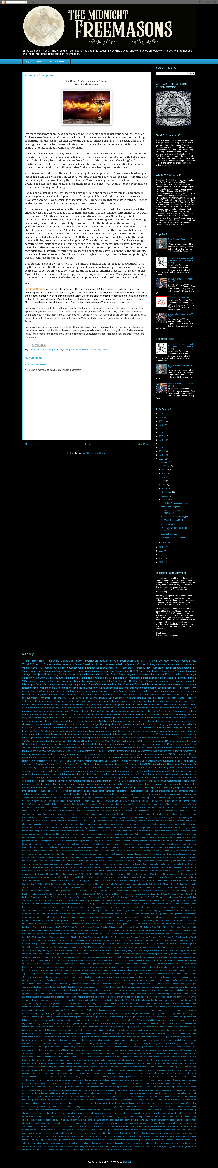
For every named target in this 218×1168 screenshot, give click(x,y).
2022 (161, 547)
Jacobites (128, 904)
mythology (128, 784)
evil (189, 993)
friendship (153, 701)
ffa (94, 1000)
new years (57, 751)
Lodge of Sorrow (116, 804)
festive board (93, 774)
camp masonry (29, 771)
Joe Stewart (75, 907)
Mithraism (191, 917)
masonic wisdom (134, 687)
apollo (127, 954)
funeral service (141, 831)
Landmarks (147, 910)
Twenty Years (104, 940)
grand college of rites (172, 1013)
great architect (62, 1017)
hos (96, 1023)
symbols (152, 724)
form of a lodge (68, 1003)
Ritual (188, 671)
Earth (166, 891)
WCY (136, 684)
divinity (92, 990)
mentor (192, 694)
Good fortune (184, 894)
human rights (171, 1023)
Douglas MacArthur (101, 801)
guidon (168, 1017)
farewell (56, 1000)
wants (84, 870)
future (162, 701)
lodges (92, 714)
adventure (26, 950)
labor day (94, 841)
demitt (177, 824)
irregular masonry (174, 1030)
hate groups (59, 1020)
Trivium (91, 940)
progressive (183, 787)
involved (144, 1030)
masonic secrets (86, 847)
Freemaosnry (189, 688)
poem (127, 751)
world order (162, 870)
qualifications (101, 857)
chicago (121, 744)
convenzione (98, 984)
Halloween (77, 741)
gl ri (43, 1013)
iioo (63, 1027)
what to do (117, 870)
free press (147, 1003)
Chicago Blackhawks (139, 884)
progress (135, 751)
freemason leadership (60, 684)
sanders (119, 861)
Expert (92, 894)
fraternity (26, 701)
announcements (75, 767)
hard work (173, 834)
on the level (126, 787)
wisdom (121, 664)
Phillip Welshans (133, 698)
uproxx (31, 870)
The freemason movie (120, 937)
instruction (113, 837)
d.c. (54, 987)
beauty (146, 767)
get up (145, 1010)
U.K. (112, 940)
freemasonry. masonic (165, 1007)
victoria (52, 870)
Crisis (65, 801)
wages (73, 870)
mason (102, 660)
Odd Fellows (110, 807)
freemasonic (161, 681)
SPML (77, 930)
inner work (105, 777)
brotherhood (85, 674)
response (182, 734)
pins (189, 854)
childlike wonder (167, 973)
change (180, 698)
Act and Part (40, 877)
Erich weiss (55, 894)
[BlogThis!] (36, 345)
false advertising (169, 997)
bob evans (71, 967)
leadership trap (85, 1040)
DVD (123, 887)
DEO (119, 887)
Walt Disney (69, 814)
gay (154, 774)
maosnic (77, 781)
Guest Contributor (72, 660)
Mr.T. (47, 920)
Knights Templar (129, 741)
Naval (101, 920)
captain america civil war (121, 970)
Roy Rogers (42, 811)
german (139, 1010)
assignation (114, 957)
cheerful (156, 973)
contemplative (66, 721)
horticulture (46, 837)
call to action (109, 744)
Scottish (112, 930)
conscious (31, 984)
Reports (136, 927)
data (91, 987)
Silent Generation (88, 811)
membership (98, 674)
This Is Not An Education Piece (174, 503)
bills (150, 964)
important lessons (59, 837)
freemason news (92, 1007)
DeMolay (155, 704)
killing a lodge (126, 1037)
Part (141, 807)
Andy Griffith (142, 877)
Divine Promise (68, 891)
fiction (105, 721)
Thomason (153, 937)
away (180, 957)
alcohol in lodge (151, 814)
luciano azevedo (128, 708)
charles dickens (145, 973)
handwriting (148, 834)
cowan (173, 984)
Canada (141, 797)
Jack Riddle (110, 904)
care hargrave (178, 970)
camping (42, 771)
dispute (85, 990)
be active (88, 960)
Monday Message (106, 717)
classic (187, 821)
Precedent (191, 924)
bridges (153, 967)
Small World (44, 934)
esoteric (145, 677)
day (118, 987)
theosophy (122, 867)
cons (24, 984)
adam (112, 814)
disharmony (38, 827)
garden (109, 1010)
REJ (60, 927)
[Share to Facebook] (41, 345)
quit (117, 857)
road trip (191, 734)
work (66, 711)
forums (84, 1003)
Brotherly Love (159, 671)
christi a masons (58, 977)
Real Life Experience (83, 927)
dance (138, 824)
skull (146, 791)
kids (118, 1037)
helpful (149, 1020)
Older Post (142, 444)
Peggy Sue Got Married (130, 924)
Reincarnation (115, 927)
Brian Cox (110, 797)
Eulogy (86, 894)
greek (74, 747)
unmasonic (98, 794)
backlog (52, 960)
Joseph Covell (104, 741)
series (49, 711)
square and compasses (93, 864)
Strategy (176, 934)
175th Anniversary (70, 874)
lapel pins (109, 841)
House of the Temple (187, 801)
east (144, 990)
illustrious (81, 1027)
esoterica (137, 731)
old (100, 724)
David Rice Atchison (84, 801)
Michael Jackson (166, 917)
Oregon (151, 761)
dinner (72, 990)
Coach (174, 884)
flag (141, 1000)
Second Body (131, 930)
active (56, 731)
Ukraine (128, 940)
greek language (91, 1017)
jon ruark (132, 747)
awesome (187, 957)
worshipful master (162, 738)
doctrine (99, 990)
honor (82, 714)
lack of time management (161, 1037)
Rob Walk (163, 704)
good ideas (57, 834)
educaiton (80, 827)
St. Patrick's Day (89, 934)
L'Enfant (134, 910)
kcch (104, 1037)
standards (183, 791)
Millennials (146, 741)
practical (49, 698)
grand (160, 1013)
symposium (90, 754)
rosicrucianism (46, 738)
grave (53, 1017)
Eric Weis (46, 894)
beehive (107, 817)
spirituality (78, 864)
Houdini (174, 801)
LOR (98, 804)
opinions (137, 787)
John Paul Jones (89, 804)
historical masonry (55, 777)
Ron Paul (33, 811)
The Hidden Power (169, 717)
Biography (83, 880)
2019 (161, 451)
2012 (161, 425)
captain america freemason (145, 970)
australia (107, 701)
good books (98, 1013)
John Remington (115, 907)
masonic (52, 660)
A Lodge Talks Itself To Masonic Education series (55, 757)
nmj (177, 691)
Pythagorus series (51, 927)
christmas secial (73, 977)
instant (105, 837)
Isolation (79, 904)
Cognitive (187, 884)
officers (88, 751)
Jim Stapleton (43, 691)
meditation (171, 708)
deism (171, 824)
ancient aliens (190, 950)
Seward (172, 930)
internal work (105, 1030)
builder (193, 967)
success (101, 681)
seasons (145, 861)
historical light (38, 777)
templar (159, 864)
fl (138, 1000)
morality (111, 784)
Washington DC (102, 944)
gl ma (38, 1013)
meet (35, 851)
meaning (162, 781)
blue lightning (131, 817)
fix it (135, 1000)
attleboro (135, 957)
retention (67, 791)
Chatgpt (178, 797)
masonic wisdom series (123, 714)
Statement (138, 811)
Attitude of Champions (170, 507)
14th (60, 874)
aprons (25, 957)
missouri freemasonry (33, 698)
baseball (80, 960)
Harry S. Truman (176, 671)
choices (187, 973)
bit (177, 964)
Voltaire (104, 764)
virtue (58, 870)
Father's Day (124, 801)
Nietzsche (134, 920)
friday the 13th (48, 1010)
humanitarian (183, 1023)
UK (115, 940)
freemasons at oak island (134, 701)
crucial (32, 987)
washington (92, 870)
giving (45, 747)
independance (189, 1027)
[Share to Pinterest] (44, 345)
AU (81, 757)
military (56, 701)
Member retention (29, 807)
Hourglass (178, 900)
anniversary (61, 767)
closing (25, 824)
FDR (69, 741)
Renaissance (126, 927)
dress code (59, 827)
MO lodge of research (105, 914)
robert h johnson (86, 667)
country (139, 771)
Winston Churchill (127, 691)
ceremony (100, 731)
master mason (100, 734)
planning (140, 734)
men (39, 751)
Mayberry (130, 917)
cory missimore (81, 824)
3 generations (120, 874)
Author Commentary (185, 664)
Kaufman (73, 910)
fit (132, 1000)
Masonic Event (143, 671)
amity (181, 950)
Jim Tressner (54, 907)
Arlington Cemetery (93, 757)
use (155, 754)
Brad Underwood (114, 880)
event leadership (181, 993)
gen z (168, 831)
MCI (87, 914)
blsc (60, 967)
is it (184, 1030)
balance (60, 960)
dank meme (146, 824)
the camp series (61, 794)
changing (111, 821)
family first (181, 997)
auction (151, 957)
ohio (84, 854)
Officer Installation (171, 920)
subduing (71, 754)
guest (93, 681)
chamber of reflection (107, 973)
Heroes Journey (126, 900)
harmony (44, 1020)
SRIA (82, 930)
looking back (85, 844)
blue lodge (147, 698)
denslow (32, 774)
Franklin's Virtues (97, 684)
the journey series (51, 867)
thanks (178, 864)
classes (124, 977)
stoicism (126, 864)
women (148, 870)
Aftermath (62, 877)
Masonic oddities (173, 804)
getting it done (155, 1010)
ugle (138, 754)
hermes (166, 1020)
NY (84, 920)
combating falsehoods (47, 980)
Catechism (72, 884)
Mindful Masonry (168, 524)
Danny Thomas (152, 887)
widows (136, 870)
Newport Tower (111, 920)
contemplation (92, 691)
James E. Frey (143, 667)
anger (67, 954)
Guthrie (160, 801)
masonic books (152, 844)
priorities (60, 857)
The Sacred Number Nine (179, 297)
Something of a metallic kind (62, 934)
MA (130, 761)
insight (99, 837)
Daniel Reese (140, 887)
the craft (185, 864)
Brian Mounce (153, 880)
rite (64, 861)
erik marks (72, 674)
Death (170, 677)
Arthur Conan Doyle (83, 797)
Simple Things (33, 934)
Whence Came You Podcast (37, 667)
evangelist (168, 993)
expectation (78, 997)
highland (26, 1023)
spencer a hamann (97, 738)
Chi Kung (126, 884)
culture (38, 987)
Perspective (149, 807)
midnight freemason (42, 701)
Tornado (65, 940)
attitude (35, 349)
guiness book (177, 1017)
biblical (116, 964)
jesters (105, 1033)
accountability (158, 947)
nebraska (192, 851)
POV (138, 807)
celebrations (100, 821)
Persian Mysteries (148, 924)
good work (67, 834)
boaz (64, 967)
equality (137, 827)
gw (185, 1017)
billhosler (143, 964)
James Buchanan (156, 904)
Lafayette (104, 804)
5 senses (185, 794)
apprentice (191, 954)
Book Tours (177, 688)
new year (46, 751)
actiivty (167, 947)
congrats (192, 980)
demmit (25, 990)
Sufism (193, 934)
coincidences (163, 977)
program (173, 787)
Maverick (122, 917)
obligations (80, 724)
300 (175, 754)
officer (78, 854)
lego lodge (136, 1040)
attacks (122, 957)
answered (99, 954)
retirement (78, 791)
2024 (161, 555)
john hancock (186, 1033)
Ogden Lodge (151, 711)
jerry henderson (179, 837)
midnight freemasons (169, 684)
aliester (118, 950)
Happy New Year (30, 761)
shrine (31, 864)
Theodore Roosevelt (179, 704)
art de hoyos (60, 957)
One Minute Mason (116, 674)
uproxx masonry (41, 870)
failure (154, 997)
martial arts (140, 844)
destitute (184, 824)
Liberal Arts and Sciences (185, 910)
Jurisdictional (52, 910)
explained (109, 997)
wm (142, 870)
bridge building (182, 817)
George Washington (66, 671)
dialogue (192, 824)
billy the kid (157, 964)
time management (135, 867)
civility (146, 694)
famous (163, 827)
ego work (26, 993)
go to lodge (46, 834)
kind (134, 1037)
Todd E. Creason (32, 664)
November (166, 500)
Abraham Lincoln (130, 704)
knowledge (109, 708)
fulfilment (91, 1010)
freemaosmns (158, 1003)
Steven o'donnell (165, 934)
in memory (170, 1027)
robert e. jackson (30, 738)
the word (113, 867)
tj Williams (156, 867)
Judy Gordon (59, 674)
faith (170, 731)
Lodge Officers (28, 914)
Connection (70, 887)
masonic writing (143, 847)
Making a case (161, 914)
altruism (175, 814)
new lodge (42, 854)
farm (62, 1000)
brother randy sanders (51, 349)
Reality (189, 807)
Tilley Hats (89, 764)
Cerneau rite (89, 884)
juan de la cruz (39, 841)
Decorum (175, 887)
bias (110, 964)
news (123, 734)
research (50, 704)
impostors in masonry (135, 1027)
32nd (152, 874)
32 (148, 874)
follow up (187, 1000)
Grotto (121, 897)
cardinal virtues (57, 821)
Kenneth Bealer (84, 910)
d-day (50, 987)
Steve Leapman (149, 811)
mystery (192, 708)
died (59, 990)
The (186, 811)
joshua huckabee (57, 1037)
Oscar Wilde (157, 741)
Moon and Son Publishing (58, 687)
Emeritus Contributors (58, 61)
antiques (96, 767)
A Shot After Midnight (80, 698)
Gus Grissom (137, 897)
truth (58, 727)
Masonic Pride (85, 917)
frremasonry (81, 1010)
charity (123, 677)
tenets (172, 864)
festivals (26, 747)
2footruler (109, 874)
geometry (181, 831)
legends (123, 1040)
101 (152, 794)
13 (57, 874)
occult (184, 684)
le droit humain (44, 1040)
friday (38, 1010)
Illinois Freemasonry (32, 804)
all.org (124, 950)
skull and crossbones (159, 791)
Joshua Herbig (187, 907)
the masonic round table (83, 867)
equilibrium (146, 827)
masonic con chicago (169, 844)
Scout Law (120, 930)
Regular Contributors (34, 61)
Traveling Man (57, 814)
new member (36, 787)
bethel (74, 964)
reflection (27, 687)
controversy (129, 771)
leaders (60, 1040)
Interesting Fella (48, 904)
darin (86, 987)
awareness (172, 957)
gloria (48, 1013)
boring (103, 967)
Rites (154, 927)
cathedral (53, 973)
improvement (124, 721)
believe (180, 960)
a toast (109, 947)
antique (87, 767)
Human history (189, 900)
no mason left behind (53, 787)
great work (108, 834)
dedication (183, 771)
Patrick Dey (41, 684)
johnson (147, 777)
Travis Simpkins (87, 687)
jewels (117, 1033)
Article (56, 667)
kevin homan (66, 841)
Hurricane (26, 904)
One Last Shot (114, 684)
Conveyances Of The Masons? (174, 538)
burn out (39, 821)
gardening (117, 1010)
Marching (172, 914)
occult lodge (92, 724)
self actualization (180, 861)
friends (134, 774)
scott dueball (150, 687)
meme (182, 747)
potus (35, 857)
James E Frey (28, 691)
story (24, 717)
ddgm (127, 987)
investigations (135, 1030)
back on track (77, 817)
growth (175, 774)
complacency (155, 980)
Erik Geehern (133, 727)
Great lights (94, 897)
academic (87, 814)
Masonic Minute (159, 804)
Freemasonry (83, 349)
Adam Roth (52, 877)
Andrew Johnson (53, 797)
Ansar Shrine (34, 741)
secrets (57, 698)
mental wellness (86, 851)
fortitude (51, 831)
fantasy (25, 1000)
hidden (184, 1020)
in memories (160, 1027)
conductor (166, 980)
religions (175, 857)
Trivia (154, 667)
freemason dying (61, 1007)
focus (180, 1000)
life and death (163, 841)
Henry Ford (138, 711)
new (78, 677)
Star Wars (41, 764)
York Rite (100, 687)
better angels (90, 964)
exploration (118, 997)
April (163, 473)
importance (120, 1027)
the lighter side (65, 867)
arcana (32, 957)
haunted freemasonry (74, 1020)
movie (140, 851)
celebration (170, 698)
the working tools (78, 794)
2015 (161, 436)
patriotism (116, 854)
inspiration (169, 721)
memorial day (168, 691)
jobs (194, 837)
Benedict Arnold (99, 797)
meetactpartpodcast (177, 781)
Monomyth (40, 920)
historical (26, 777)
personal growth (161, 854)
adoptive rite (190, 947)
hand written (35, 1020)
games (162, 831)
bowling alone (169, 817)
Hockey (167, 801)
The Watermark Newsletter (99, 937)
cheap (118, 821)
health (180, 834)
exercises (191, 744)
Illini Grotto (36, 904)
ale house (88, 950)
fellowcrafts (80, 774)
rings (86, 791)
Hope (84, 741)
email (55, 993)
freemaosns (169, 1003)
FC (117, 801)
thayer (99, 754)
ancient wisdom (85, 671)
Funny (63, 667)
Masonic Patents (71, 917)
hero (186, 834)
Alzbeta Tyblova (98, 877)
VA (194, 940)
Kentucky (95, 910)
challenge (85, 973)
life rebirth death (177, 841)
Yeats (103, 947)
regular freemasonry (162, 857)
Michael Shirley (145, 664)
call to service (74, 970)
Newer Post (32, 444)
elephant (48, 993)
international (130, 837)
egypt (87, 827)
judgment (50, 841)
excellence (59, 997)
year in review (184, 870)
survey (140, 864)
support (80, 754)
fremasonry (185, 1007)
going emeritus (79, 1013)
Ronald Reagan (188, 761)
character (27, 714)
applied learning (148, 954)
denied (32, 990)
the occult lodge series (124, 754)
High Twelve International (84, 761)
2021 (161, 459)
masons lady (150, 781)
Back (57, 880)
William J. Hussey (165, 764)
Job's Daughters (117, 698)
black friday (162, 767)
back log (34, 960)
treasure (176, 867)
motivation (132, 851)
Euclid (73, 894)
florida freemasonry (159, 1000)
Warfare (79, 944)
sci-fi (125, 861)
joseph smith (44, 1037)
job (141, 777)
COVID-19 (49, 884)
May (163, 477)
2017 (161, 444)
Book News (114, 667)
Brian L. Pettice (46, 681)
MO (139, 741)
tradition (60, 711)
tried (188, 867)
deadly (138, 987)
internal (121, 837)
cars (46, 973)
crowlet (25, 987)
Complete (45, 887)
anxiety (104, 767)
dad (58, 987)
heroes (192, 774)
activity (106, 814)
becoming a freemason (94, 817)
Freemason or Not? (125, 671)
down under (48, 827)
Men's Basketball (151, 917)
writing (61, 717)
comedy (116, 731)
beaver (131, 960)
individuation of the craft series (147, 721)
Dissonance (47, 891)
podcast (164, 714)
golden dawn (55, 747)
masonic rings (143, 708)
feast (193, 827)
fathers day (77, 1000)
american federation (169, 950)
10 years (40, 874)
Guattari (127, 897)
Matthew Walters (189, 804)
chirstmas (179, 973)
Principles (182, 807)
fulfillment (143, 774)
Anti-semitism (155, 877)
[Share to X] (38, 345)
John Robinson (129, 907)
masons (35, 724)
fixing (84, 708)
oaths (81, 751)
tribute (183, 867)
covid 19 (165, 744)
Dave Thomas (165, 887)
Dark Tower (120, 727)
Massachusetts (111, 917)
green (107, 1017)
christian (54, 721)
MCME (92, 914)
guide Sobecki (136, 834)
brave (118, 967)
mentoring (96, 349)
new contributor (151, 714)
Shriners (85, 681)
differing (65, 990)
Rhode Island (146, 927)
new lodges (177, 784)
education (72, 667)
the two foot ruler (101, 867)
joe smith (151, 1033)
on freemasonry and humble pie (104, 787)
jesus (189, 837)
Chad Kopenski (101, 884)
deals (144, 987)
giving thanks (28, 834)
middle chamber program (62, 784)
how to (54, 691)
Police (184, 924)
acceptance (97, 814)
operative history (116, 751)
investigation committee (146, 837)
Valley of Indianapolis (31, 944)
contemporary (64, 984)
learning (184, 694)
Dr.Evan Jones (115, 891)
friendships (118, 831)
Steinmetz (140, 934)
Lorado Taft (70, 914)
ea (171, 744)
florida (31, 831)
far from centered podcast (40, 1000)
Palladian (77, 924)
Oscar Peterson (66, 924)
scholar (115, 791)
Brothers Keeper (184, 880)
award (157, 957)
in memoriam (73, 837)
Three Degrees (165, 937)
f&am (148, 997)
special (174, 791)
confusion (183, 980)
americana (65, 731)
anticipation (119, 954)
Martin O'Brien (140, 761)
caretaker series (80, 821)
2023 (161, 551)
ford (194, 1000)
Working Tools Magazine (171, 711)
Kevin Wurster (106, 910)
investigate (123, 1030)
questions (162, 751)
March (164, 469)
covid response (157, 771)
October (165, 496)
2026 (161, 562)
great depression (76, 1017)
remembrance (41, 861)
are (53, 957)
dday (122, 987)
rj (90, 791)
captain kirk (162, 970)
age (35, 767)
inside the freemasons (82, 1030)
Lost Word (80, 914)
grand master (87, 834)
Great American (84, 664)
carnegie (32, 973)
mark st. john (129, 844)
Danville (72, 801)
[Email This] (33, 345)
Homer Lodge (104, 761)
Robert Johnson (105, 664)
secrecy (139, 791)
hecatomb (124, 1020)
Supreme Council (55, 764)
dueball (128, 990)
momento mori (121, 851)
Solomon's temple (125, 811)
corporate (144, 984)
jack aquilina (33, 1033)
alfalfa (102, 950)
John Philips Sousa (164, 727)
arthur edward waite (74, 957)
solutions (45, 864)
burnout (47, 821)
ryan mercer (110, 861)
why (124, 870)
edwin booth (190, 990)
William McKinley (46, 947)
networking (33, 854)
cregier (193, 984)
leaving (102, 1040)
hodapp (55, 1023)
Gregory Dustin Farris (109, 897)
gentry (174, 831)
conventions (87, 984)
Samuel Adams (91, 930)
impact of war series (81, 777)
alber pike (65, 950)
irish (157, 1030)
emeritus (110, 827)
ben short (187, 960)
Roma (31, 930)
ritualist (80, 861)
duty (99, 721)
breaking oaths (136, 967)
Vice (43, 944)
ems (81, 993)
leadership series (71, 1040)
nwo (65, 751)
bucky (176, 967)
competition (144, 980)
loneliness (75, 844)
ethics (154, 993)
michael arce (140, 674)
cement (60, 973)
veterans (65, 727)
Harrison (26, 694)
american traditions (39, 817)
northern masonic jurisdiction (60, 724)
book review (181, 767)
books (91, 744)
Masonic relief (98, 917)
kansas (98, 1037)
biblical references (128, 964)
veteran (129, 738)
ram (127, 857)
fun (149, 774)
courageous (93, 824)
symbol (25, 794)
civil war (139, 821)
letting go (164, 1040)
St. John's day (42, 744)
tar (155, 864)
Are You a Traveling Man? (172, 520)
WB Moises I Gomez (54, 944)
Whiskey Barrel (163, 944)
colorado (26, 980)
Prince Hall (49, 694)
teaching (98, 701)
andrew (35, 954)
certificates (69, 973)
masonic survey (115, 847)
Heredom (115, 900)
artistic (87, 957)
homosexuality (28, 837)
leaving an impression (123, 841)
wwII (175, 870)
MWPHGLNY (125, 914)
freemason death (46, 1007)
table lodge (148, 864)
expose (127, 997)
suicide (134, 864)
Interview (92, 741)
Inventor (71, 904)
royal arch (59, 738)
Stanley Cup (130, 934)
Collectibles (127, 711)
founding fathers (95, 1003)
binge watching (169, 964)
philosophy (40, 704)
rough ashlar (98, 861)
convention (57, 824)
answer (91, 954)
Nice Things (124, 920)
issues (124, 747)
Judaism (26, 910)
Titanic (25, 940)
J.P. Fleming (88, 904)
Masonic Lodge (144, 804)
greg (43, 734)
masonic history (66, 691)
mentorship (27, 784)
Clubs (151, 884)
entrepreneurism (113, 993)
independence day (30, 1030)
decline (163, 987)
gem (124, 1010)
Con (51, 887)
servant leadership (77, 704)
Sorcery (78, 934)
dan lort (64, 987)
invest (108, 747)
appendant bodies (115, 687)
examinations (48, 997)
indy (40, 1030)
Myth (111, 677)
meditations (27, 851)
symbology (35, 794)
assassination (102, 957)
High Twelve (138, 900)
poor (194, 854)
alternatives (155, 950)
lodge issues (86, 734)
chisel (123, 821)
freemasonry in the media (121, 1007)
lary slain (26, 1040)
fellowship (155, 694)
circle (98, 977)
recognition (147, 857)
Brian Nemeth (165, 880)
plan (150, 787)
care (170, 970)
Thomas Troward (187, 717)
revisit (50, 861)
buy (28, 970)
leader (54, 1040)
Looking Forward (57, 914)
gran (155, 1013)
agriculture (51, 950)
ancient (187, 711)
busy (24, 970)
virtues (65, 698)
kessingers (111, 1037)
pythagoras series (31, 791)
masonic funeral (101, 781)
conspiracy (190, 698)
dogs (105, 990)
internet (115, 1030)
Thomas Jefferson (74, 764)
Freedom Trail (90, 717)
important (99, 747)
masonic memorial (45, 847)
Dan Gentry (144, 704)
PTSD (158, 761)
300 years (131, 874)
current (44, 987)
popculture (27, 857)
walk (79, 870)
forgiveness (56, 1003)
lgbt (141, 841)
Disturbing (57, 891)
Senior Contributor (178, 741)
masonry (68, 664)
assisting (60, 817)
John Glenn (76, 804)
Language (157, 910)
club (143, 744)
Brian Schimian (121, 797)
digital (87, 721)
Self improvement (64, 694)
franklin (127, 1003)
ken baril (141, 747)
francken (112, 1003)
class (181, 821)
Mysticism (64, 920)
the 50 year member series (174, 674)
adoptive (180, 947)
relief (60, 791)
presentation (50, 857)
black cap (183, 964)
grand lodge (102, 677)
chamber (93, 973)
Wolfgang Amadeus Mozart (71, 947)
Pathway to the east (102, 924)
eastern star (70, 827)
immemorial (100, 1027)
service (89, 701)
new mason (53, 854)
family (71, 774)
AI (195, 794)
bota (161, 817)
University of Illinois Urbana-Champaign (162, 940)
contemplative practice (55, 708)
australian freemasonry (131, 767)
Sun (158, 811)
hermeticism (175, 1020)
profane (165, 787)
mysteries (163, 851)
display (78, 990)
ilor (86, 1027)
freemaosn (111, 774)
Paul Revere (167, 761)
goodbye (77, 834)
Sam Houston (66, 811)
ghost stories (175, 1010)
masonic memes (117, 781)
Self (153, 930)
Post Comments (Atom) (94, 453)
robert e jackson (188, 691)
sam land (47, 754)
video (115, 691)
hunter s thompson (36, 1027)
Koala (119, 910)
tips (145, 867)
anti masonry (35, 721)
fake (159, 997)
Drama (113, 801)
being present (170, 960)
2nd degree (164, 794)
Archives (179, 877)
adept (118, 814)
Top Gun (57, 940)
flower (171, 1000)
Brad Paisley (101, 880)
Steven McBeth (151, 934)
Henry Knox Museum (101, 900)
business (116, 701)
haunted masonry (91, 1020)
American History (144, 660)
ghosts (185, 1010)
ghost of (165, 1010)
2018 (161, 447)
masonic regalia (60, 847)
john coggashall (172, 1033)
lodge (130, 674)
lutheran (183, 777)
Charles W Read (115, 884)
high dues (191, 1020)
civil (119, 977)
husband (49, 1027)
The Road (83, 937)
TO (30, 937)
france (105, 1003)
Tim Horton (180, 937)
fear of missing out (182, 827)
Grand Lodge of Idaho (40, 897)
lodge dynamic (72, 734)
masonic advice (103, 714)
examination (37, 997)
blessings (37, 967)
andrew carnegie (46, 954)
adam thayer (127, 667)
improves (150, 1027)
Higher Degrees (150, 900)
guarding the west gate (177, 701)
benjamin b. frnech (51, 964)
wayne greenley (49, 717)
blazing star (27, 967)
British (173, 880)
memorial (42, 851)
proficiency (70, 857)
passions (131, 734)
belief (153, 767)
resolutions (171, 734)
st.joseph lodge (115, 864)
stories (192, 791)
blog (119, 817)
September (166, 492)
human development (157, 1023)
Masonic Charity (130, 804)
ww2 (133, 794)
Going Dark (173, 894)
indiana (95, 777)
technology (46, 794)
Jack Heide (99, 904)
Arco (186, 877)
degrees (157, 691)
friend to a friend (61, 1010)
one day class (100, 751)
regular (178, 751)
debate (174, 771)
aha (58, 950)
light (186, 841)
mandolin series (148, 684)
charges (134, 973)
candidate (85, 970)
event (176, 744)
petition (172, 854)
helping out (157, 1020)
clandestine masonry (163, 821)
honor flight (82, 1023)
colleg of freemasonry (179, 977)
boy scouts (158, 698)
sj (54, 711)
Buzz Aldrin (133, 797)
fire (129, 1000)
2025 (161, 558)
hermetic (184, 774)
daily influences (74, 708)
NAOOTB (75, 920)
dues (93, 721)
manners (115, 844)
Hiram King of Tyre (166, 900)
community (37, 708)
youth (138, 794)
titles (149, 867)
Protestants (38, 927)
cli (137, 977)
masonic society (101, 847)
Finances (191, 757)
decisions (163, 824)
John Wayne (37, 694)
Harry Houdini (64, 761)
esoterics (156, 827)
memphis (63, 851)
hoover (38, 837)
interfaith (96, 1030)
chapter (120, 973)
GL (155, 801)
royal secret (98, 791)
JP (153, 727)
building (98, 744)
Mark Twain (38, 687)
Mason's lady (182, 914)
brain (113, 967)
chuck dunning (133, 744)
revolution (58, 861)
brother (193, 817)
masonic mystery (135, 781)
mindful (95, 784)
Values (192, 704)
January (165, 462)
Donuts (78, 891)
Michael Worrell (180, 917)
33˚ (175, 738)
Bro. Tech (46, 741)
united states (147, 754)
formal (78, 1003)
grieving (143, 1017)
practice (106, 349)
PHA (166, 741)
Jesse (32, 907)
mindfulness (114, 734)
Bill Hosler (161, 664)
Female (104, 894)
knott (87, 841)
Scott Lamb (103, 930)
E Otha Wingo (145, 891)
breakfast (125, 967)
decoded (170, 987)
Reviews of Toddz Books (147, 717)
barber (73, 960)
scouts (131, 791)
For (152, 801)
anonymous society (79, 954)
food (103, 774)
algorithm (110, 950)
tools (163, 867)
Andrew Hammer (113, 877)
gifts (169, 774)
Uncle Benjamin (137, 940)
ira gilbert (115, 747)
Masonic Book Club (41, 917)
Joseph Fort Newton (171, 907)
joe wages (160, 1033)
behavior (148, 960)
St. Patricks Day (102, 934)
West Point (128, 944)
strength (111, 738)
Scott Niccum (180, 727)
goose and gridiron (133, 1013)
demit (193, 987)
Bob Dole (92, 880)
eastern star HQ (153, 990)
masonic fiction (171, 747)
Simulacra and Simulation (106, 811)
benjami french (36, 964)
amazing (183, 814)
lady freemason (189, 1037)
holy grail (73, 1023)
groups (150, 1017)
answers (52, 817)
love (117, 708)
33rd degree (175, 794)
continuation (75, 984)
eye (132, 997)
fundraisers (36, 747)
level (170, 1040)
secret (109, 691)
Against (70, 877)
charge (127, 973)
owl (87, 854)
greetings (131, 1017)
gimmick (192, 1010)
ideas (67, 777)
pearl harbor (126, 854)
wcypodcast (76, 727)
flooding (147, 1000)
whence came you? (143, 738)
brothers (192, 767)
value (106, 794)
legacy (136, 841)
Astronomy (37, 880)
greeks (101, 1017)
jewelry (111, 1033)
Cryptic (114, 887)
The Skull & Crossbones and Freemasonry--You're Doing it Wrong (180, 260)
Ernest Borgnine (59, 741)
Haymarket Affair (37, 900)
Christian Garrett (189, 797)
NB (81, 920)
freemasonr (105, 1007)
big (137, 964)
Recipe (177, 761)
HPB (156, 897)
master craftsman (164, 847)
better (114, 817)
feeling (25, 831)
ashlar (46, 721)
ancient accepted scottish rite (106, 694)
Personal (160, 924)
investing (161, 837)
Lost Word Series (120, 761)
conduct (78, 771)
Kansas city (64, 910)
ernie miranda (127, 993)
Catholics (160, 797)
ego (60, 774)
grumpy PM (159, 1017)
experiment (99, 997)
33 (174, 677)
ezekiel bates (140, 997)
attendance (76, 731)
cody (154, 977)
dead (133, 987)
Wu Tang (78, 814)
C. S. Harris (39, 884)
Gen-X (159, 894)
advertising (36, 950)
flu (176, 1000)
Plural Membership (173, 924)
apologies (135, 954)
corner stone (68, 824)
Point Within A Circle (162, 807)
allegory (131, 950)
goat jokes (68, 1013)
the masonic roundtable (180, 724)
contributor (116, 771)
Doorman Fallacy (89, 891)
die (55, 990)
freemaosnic (124, 774)
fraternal (134, 1003)
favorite (85, 1000)
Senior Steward (162, 930)
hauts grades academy (109, 1020)
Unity (97, 764)
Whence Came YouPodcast (144, 944)
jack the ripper (45, 1033)
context (107, 771)
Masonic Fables (57, 917)
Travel (75, 687)
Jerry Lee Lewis (64, 804)
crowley (118, 824)
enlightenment (89, 993)
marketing (87, 781)
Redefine (104, 927)
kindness (160, 777)
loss (93, 844)
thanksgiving (162, 724)
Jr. (195, 907)
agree (44, 950)
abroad (125, 947)
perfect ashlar (138, 854)
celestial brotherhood (132, 694)
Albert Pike (85, 877)
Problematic (27, 927)
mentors (192, 781)
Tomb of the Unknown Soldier (41, 940)
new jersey (165, 784)
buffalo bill (184, 967)
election (93, 827)
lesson (156, 1040)
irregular (163, 1030)
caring (187, 970)
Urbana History (57, 744)
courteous (159, 984)
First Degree (145, 801)
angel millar (59, 954)
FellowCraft (135, 801)
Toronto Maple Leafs (78, 940)
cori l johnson (133, 984)
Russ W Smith (54, 930)
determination (48, 990)
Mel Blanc (139, 917)
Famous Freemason (120, 660)
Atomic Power (49, 880)
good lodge (110, 1013)
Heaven (72, 900)
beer (85, 744)
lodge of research (62, 844)
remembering (189, 751)
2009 (161, 413)
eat (161, 990)
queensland (46, 791)
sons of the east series (76, 738)
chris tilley (34, 977)
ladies (175, 1037)
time (46, 727)
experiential (89, 997)
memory (32, 751)
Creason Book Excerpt (53, 801)
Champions (69, 349)
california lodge (61, 970)
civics (108, 731)
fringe (125, 831)
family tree (191, 997)
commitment (92, 980)
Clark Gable (38, 801)
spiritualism (69, 864)
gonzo (90, 1013)
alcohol (80, 950)
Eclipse (185, 891)
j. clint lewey (133, 777)
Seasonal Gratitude (169, 534)
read (54, 791)
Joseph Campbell (154, 907)
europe (161, 993)
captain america (103, 970)
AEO (33, 877)
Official (183, 920)
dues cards (137, 990)
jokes (36, 1037)
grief (137, 1017)
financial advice (103, 1000)
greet (124, 1017)
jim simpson (129, 1033)
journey (100, 708)
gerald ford (191, 831)
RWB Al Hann (68, 927)
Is (42, 804)
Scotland (76, 811)
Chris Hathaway (100, 698)
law (31, 1040)
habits (189, 1017)
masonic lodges (29, 847)
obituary (71, 854)
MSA (117, 914)
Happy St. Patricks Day (180, 897)
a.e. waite (117, 947)
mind (88, 784)
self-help (192, 861)
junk (85, 1037)
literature (192, 841)
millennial (80, 784)
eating (165, 990)
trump (193, 867)
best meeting (65, 964)
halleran (25, 1020)
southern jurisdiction (186, 714)
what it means (104, 870)
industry (82, 837)
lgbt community (150, 841)
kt (144, 1037)
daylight (155, 824)
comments (81, 980)
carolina (40, 973)
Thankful (74, 937)
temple (166, 864)
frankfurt (120, 1003)
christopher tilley (88, 977)
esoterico (137, 993)
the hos (192, 864)
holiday (81, 747)
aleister (96, 950)
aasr (117, 677)
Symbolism (69, 677)
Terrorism (46, 937)
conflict (174, 980)
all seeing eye (165, 814)
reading (120, 724)
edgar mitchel (175, 990)
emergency (63, 993)
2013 (161, 429)
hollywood (64, 1023)
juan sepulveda (72, 1037)
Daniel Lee (129, 887)
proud (193, 787)
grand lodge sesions (41, 1017)
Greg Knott (189, 660)
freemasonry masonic (102, 831)
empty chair (73, 993)
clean (193, 821)
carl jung (91, 821)
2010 (161, 417)
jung (81, 1037)
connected (47, 824)
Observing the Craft (154, 920)
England (37, 894)
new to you (63, 854)
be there (110, 960)
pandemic (94, 854)
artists (93, 957)
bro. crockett (162, 967)
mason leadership (154, 747)
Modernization (28, 920)
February (165, 466)
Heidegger (87, 900)
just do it (91, 1037)
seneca (25, 864)
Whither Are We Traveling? (181, 944)
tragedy (169, 867)
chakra (77, 973)
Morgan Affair (79, 807)
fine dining (114, 1000)
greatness (66, 747)
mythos (138, 784)
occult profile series (74, 787)
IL (23, 804)
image (91, 1027)
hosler (193, 701)
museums (154, 851)
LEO (140, 910)
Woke (56, 947)
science (124, 791)
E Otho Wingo (157, 891)
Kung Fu (126, 910)
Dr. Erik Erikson (102, 891)
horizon (91, 1023)
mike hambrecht (107, 851)
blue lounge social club (148, 817)
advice (78, 691)
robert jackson (39, 711)
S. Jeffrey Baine (67, 930)
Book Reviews (55, 677)
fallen (64, 774)
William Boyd (32, 947)
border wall (87, 967)
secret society (59, 754)
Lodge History (88, 677)
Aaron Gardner (40, 677)
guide (126, 834)
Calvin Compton (60, 884)
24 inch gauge (72, 717)
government (147, 1013)
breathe (146, 967)
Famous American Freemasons (38, 671)
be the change (99, 960)
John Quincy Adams (99, 907)
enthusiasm (101, 993)
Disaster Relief (36, 891)
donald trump (114, 990)
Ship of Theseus (183, 930)
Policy (174, 807)
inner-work (91, 837)
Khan (114, 910)
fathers (170, 827)
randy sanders (80, 684)
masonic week (129, 847)
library (61, 734)
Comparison (35, 887)
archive (48, 957)
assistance (114, 767)
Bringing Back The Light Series (106, 711)
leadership (101, 667)
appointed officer (178, 954)
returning (26, 754)
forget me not (28, 1003)
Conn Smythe (59, 887)
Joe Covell (64, 907)
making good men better (59, 781)
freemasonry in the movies (144, 1007)
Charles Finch (135, 757)
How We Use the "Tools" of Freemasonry (172, 511)
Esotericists (168, 757)
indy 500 (46, 1030)
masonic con (28, 704)
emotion (117, 827)
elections (102, 827)
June (163, 481)
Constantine (80, 887)
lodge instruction (29, 844)
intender (92, 708)
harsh (51, 1020)
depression (78, 721)
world (154, 870)
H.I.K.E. (146, 897)
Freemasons (134, 677)
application (70, 744)
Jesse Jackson (41, 907)
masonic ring (73, 847)
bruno (171, 967)
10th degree (50, 874)
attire (128, 957)
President (128, 684)
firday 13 (123, 1000)
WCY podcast (29, 681)
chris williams (45, 977)
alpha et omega (142, 950)
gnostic (54, 1013)
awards (164, 957)
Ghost (165, 894)
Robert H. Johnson (186, 677)
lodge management (45, 844)
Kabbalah (116, 741)
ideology (57, 1027)
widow (129, 870)
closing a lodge (145, 977)
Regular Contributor (125, 717)
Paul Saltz (116, 924)
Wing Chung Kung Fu (185, 764)
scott (130, 861)
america (141, 691)
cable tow (44, 970)
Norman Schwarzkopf (95, 807)
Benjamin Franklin (43, 674)
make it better (39, 781)
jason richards (172, 694)
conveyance (122, 984)
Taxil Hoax (36, 937)
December (166, 542)
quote (122, 857)
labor (147, 1037)
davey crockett (99, 987)
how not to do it (113, 1023)
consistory (52, 984)
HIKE (152, 897)
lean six (95, 1040)
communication (36, 824)
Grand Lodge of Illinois (67, 681)
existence (69, 997)
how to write (126, 1023)
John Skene (141, 907)
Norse (142, 920)
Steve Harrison (53, 664)
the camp (107, 754)
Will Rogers (46, 731)
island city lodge (118, 777)
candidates (88, 731)
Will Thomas (150, 764)
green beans (115, 1017)
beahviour (118, 960)
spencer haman (56, 864)
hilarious (192, 834)
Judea (33, 910)
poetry (105, 724)
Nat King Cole (92, 920)
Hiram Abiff (145, 727)
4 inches (158, 874)
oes (86, 787)
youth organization (105, 727)
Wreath (98, 947)
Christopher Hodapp (152, 757)
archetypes (40, 957)
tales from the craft (117, 681)
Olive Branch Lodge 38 (126, 807)
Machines (135, 914)
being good (158, 960)
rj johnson (88, 861)
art (83, 691)
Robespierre (176, 927)
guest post (119, 834)
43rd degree (168, 874)
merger (97, 851)
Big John (74, 880)
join (153, 777)
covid (146, 771)
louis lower (100, 844)
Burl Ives (124, 757)
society (38, 864)
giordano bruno (29, 1013)
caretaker (69, 821)
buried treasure (28, 821)
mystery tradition (175, 851)
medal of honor (189, 847)
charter (50, 771)
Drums (124, 891)
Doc (81, 717)
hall (194, 1017)
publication (89, 857)
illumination (71, 1027)
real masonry (136, 857)
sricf (106, 864)
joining (153, 677)
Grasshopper (82, 897)
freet (177, 1007)
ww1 (171, 870)
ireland (152, 1030)
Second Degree (144, 930)
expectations (149, 731)
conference (126, 731)
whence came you (113, 704)
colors (33, 980)
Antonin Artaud (67, 797)
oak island (73, 751)
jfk (122, 1033)
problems (26, 711)
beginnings (139, 960)
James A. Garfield (141, 904)
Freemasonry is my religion (144, 894)
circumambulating (109, 977)
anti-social (109, 954)
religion (172, 714)
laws (36, 1040)
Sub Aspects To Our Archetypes (174, 516)
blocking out (52, 967)
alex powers (44, 767)
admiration (27, 767)
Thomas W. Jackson (139, 937)
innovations (66, 1030)
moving (147, 851)
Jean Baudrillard (50, 804)
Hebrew (79, 900)
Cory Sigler (97, 887)
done (122, 990)
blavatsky (192, 964)
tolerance (120, 738)
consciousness (153, 744)
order (144, 787)
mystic (119, 784)
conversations (110, 984)
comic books (63, 980)
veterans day (116, 794)
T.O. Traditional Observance (172, 811)
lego (129, 1040)
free (140, 1003)
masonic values (158, 708)
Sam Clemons (54, 811)
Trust (96, 940)
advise (25, 721)
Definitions (183, 887)
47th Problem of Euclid (184, 874)
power (41, 857)
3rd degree (182, 754)
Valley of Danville (82, 694)
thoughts (91, 704)
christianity (131, 821)
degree (148, 691)
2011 (161, 421)
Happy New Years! (48, 761)
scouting (137, 861)
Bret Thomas (141, 880)
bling (44, 967)
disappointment (43, 774)
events (182, 744)
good (76, 714)
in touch (179, 1027)
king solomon (171, 777)
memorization (52, 851)
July (163, 485)
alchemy (139, 814)
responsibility (61, 704)
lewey (175, 1040)
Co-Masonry (165, 884)
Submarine (185, 934)
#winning (146, 794)
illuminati (90, 747)
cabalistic (35, 970)
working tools (89, 727)
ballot (66, 960)
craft (167, 771)
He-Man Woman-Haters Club (57, 900)
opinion (192, 684)
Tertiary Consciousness (60, 937)
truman (51, 727)
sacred (108, 791)
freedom (70, 831)
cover (167, 984)
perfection (149, 854)
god (110, 721)
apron (79, 744)
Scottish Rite (189, 667)
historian (48, 1023)
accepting (147, 947)
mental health (73, 851)
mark (121, 844)
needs (25, 854)
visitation (65, 870)
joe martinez (27, 841)
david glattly (111, 987)
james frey (69, 1033)
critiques (111, 824)
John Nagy (85, 907)
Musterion (54, 920)
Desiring (25, 891)
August (164, 488)
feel (91, 1000)
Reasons (96, 927)
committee (68, 771)
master (153, 847)
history (171, 664)
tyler (89, 794)
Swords (25, 937)
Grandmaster (70, 897)
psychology (79, 701)
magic (108, 844)
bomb (79, 967)
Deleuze (192, 887)
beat (125, 960)
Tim (173, 937)
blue (123, 817)
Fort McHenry (113, 894)
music (43, 724)
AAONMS (26, 877)
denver (38, 990)
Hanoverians (164, 897)
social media (164, 687)
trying (24, 870)
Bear (68, 880)
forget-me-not (41, 831)
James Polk (170, 904)
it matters (191, 1030)
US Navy (120, 940)
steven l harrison (139, 724)
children (58, 771)
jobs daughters (182, 721)
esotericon (146, 993)
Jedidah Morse (182, 904)
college (192, 977)
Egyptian (30, 894)
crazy (187, 984)
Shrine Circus (28, 764)
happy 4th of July (160, 834)
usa (97, 704)
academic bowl (135, 947)
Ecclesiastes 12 (175, 891)
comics (73, 980)
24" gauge (75, 711)
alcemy (73, 950)
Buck (33, 884)
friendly (72, 1010)
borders (96, 967)
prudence (79, 857)
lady (180, 1037)
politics (112, 724)
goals (60, 1013)
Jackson (119, 904)
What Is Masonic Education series (126, 764)
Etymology (65, 894)
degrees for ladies (182, 987)
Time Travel (191, 937)
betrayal (80, 964)
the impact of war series (32, 867)
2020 (161, 455)
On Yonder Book (41, 924)
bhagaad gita (102, 964)
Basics (63, 880)
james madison (81, 1033)
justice (58, 841)
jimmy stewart (141, 1033)
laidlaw (101, 841)
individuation (52, 734)
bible (193, 711)
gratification (98, 834)
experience (162, 731)
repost (162, 734)
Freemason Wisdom (168, 660)
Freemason (91, 660)
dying (54, 774)
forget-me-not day (42, 1003)
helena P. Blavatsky (137, 1020)
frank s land (61, 831)
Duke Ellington (133, 891)
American (26, 797)
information (56, 1030)
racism (171, 751)
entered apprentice (41, 714)
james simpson (95, 1033)
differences (27, 827)
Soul (33, 744)
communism (132, 980)
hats (115, 721)
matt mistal (177, 847)
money (103, 784)
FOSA (98, 894)
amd (53, 767)
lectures (109, 1040)
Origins (56, 924)
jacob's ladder (58, 1033)
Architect (171, 877)
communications (119, 980)
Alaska (77, 877)
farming (68, 1000)
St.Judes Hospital (117, 934)
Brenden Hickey (128, 880)
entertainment (128, 827)
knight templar (78, 841)
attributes (143, 957)
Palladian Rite (87, 924)
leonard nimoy (147, 1040)
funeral (132, 831)
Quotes (131, 664)
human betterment (139, 1023)
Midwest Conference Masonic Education (55, 807)
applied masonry (162, 954)
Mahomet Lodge (147, 914)
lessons (162, 677)
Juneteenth (41, 910)
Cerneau (80, 884)
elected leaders (37, 993)
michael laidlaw (41, 784)
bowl (108, 967)
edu (182, 990)
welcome (162, 754)
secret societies (156, 861)
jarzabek (169, 837)
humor (25, 1027)
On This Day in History (141, 681)
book (171, 767)
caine (51, 970)
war (101, 704)
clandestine (149, 821)
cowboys (180, 984)
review (127, 724)
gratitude (35, 734)
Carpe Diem (150, 797)
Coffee (180, 884)
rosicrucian (37, 754)
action (173, 947)
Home (87, 444)
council (152, 984)
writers (126, 794)
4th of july (85, 711)
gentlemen (130, 1010)
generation (161, 774)
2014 (161, 432)
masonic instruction (187, 844)
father (177, 731)
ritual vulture (71, 861)
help (163, 694)
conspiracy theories (92, 771)
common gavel (104, 980)
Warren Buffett (89, 944)
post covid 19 (151, 734)
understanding (35, 717)
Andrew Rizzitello (128, 877)
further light (154, 831)
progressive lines (149, 751)
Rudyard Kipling (41, 930)
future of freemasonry (62, 714)
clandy (176, 821)
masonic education (104, 671)
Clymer (157, 884)
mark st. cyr (153, 674)
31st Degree (141, 874)
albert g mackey (128, 814)
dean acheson (153, 987)
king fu (140, 1037)
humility (192, 1023)
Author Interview (111, 757)
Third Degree (33, 731)
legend (116, 1040)
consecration (42, 984)
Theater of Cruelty (42, 814)
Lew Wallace (167, 910)
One (50, 924)
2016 (161, 440)
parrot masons (105, 854)
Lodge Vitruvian (42, 914)
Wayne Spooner (116, 944)
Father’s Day (181, 757)
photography (181, 854)
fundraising (100, 1010)
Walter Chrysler (69, 944)
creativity (103, 824)
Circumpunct (27, 801)
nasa (185, 851)
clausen (131, 977)
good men (120, 1013)
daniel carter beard (75, 987)
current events (128, 824)
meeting (139, 714)
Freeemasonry (126, 894)
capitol (93, 970)
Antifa (164, 877)
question (111, 857)
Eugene (79, 894)
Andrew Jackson (38, 797)
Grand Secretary (58, 897)
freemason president (84, 831)
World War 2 (89, 947)
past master (67, 701)
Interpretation (61, 904)
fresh (33, 1010)
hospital (102, 1023)
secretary (168, 861)
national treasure (151, 784)
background (43, 960)
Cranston (106, 887)
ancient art (26, 954)
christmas (27, 708)
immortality (110, 1027)
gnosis (37, 834)
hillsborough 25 (37, 1023)
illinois (103, 691)
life (87, 714)
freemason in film (77, 1007)
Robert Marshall (164, 927)
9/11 (191, 794)
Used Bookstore (186, 940)
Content (89, 887)
